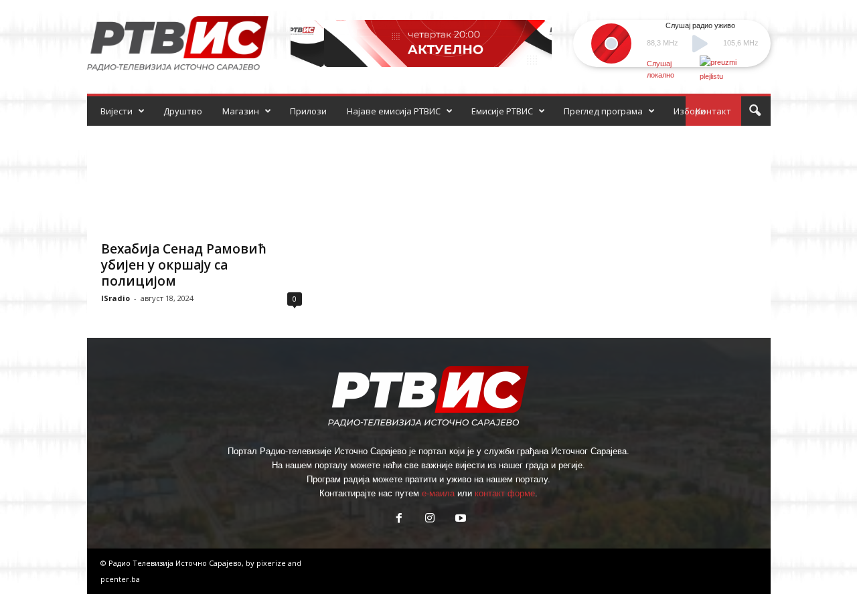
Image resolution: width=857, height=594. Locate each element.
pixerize (272, 563)
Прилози (308, 111)
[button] (754, 111)
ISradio (115, 298)
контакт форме (505, 493)
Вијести (116, 111)
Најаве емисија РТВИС (394, 111)
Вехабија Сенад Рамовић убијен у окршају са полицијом (183, 265)
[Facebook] (399, 519)
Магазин (240, 111)
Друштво (182, 111)
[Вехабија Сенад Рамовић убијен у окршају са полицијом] (201, 179)
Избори (690, 111)
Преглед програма (603, 111)
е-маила (438, 493)
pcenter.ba (120, 579)
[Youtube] (459, 519)
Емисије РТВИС (502, 111)
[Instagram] (429, 519)
